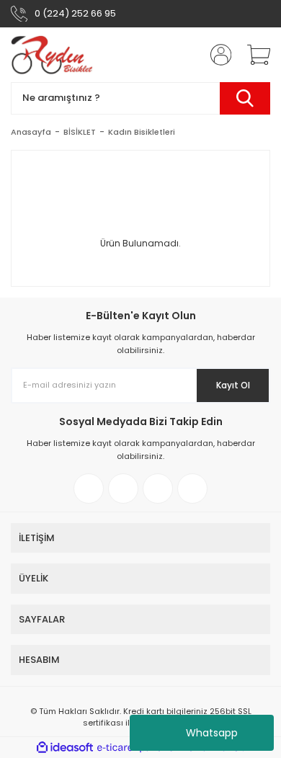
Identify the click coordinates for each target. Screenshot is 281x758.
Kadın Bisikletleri (141, 132)
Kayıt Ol (233, 385)
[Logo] (52, 55)
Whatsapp (212, 733)
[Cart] (253, 55)
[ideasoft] (65, 747)
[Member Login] (216, 55)
